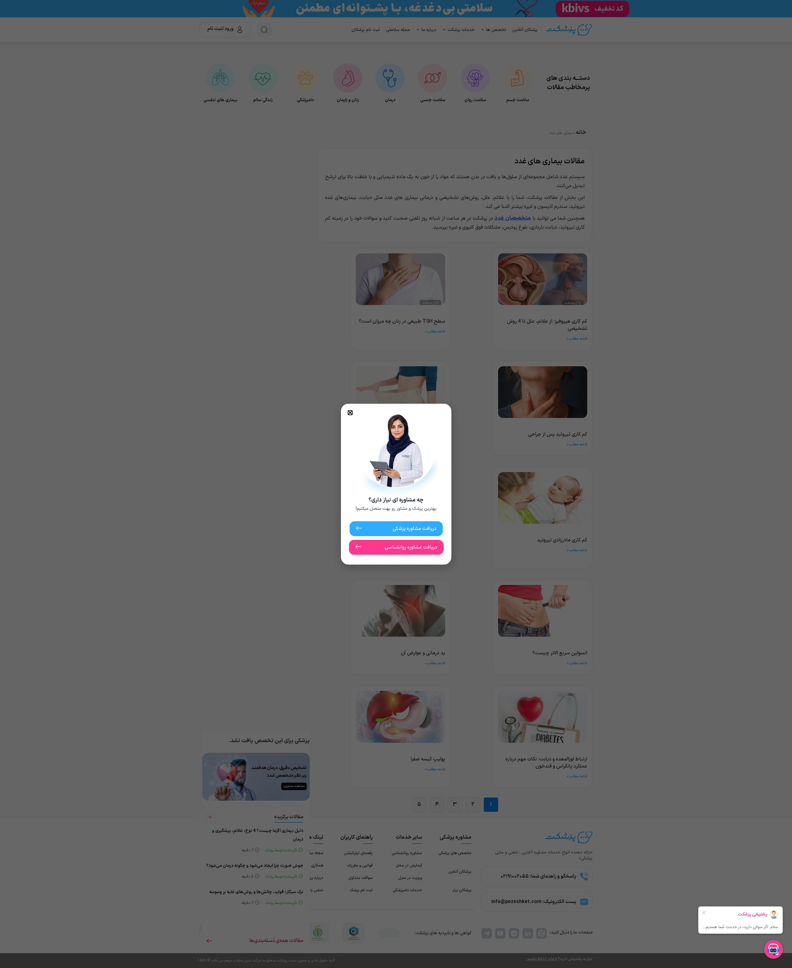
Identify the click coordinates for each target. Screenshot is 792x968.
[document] (396, 484)
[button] (350, 412)
